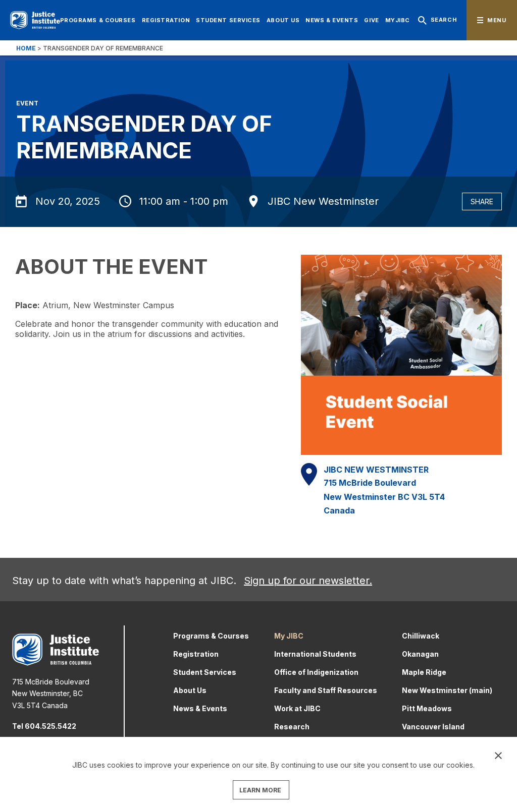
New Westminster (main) (447, 690)
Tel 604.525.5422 (44, 726)
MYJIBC (397, 20)
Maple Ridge (424, 672)
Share (482, 201)
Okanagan (420, 654)
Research (291, 726)
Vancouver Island (433, 726)
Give (371, 20)
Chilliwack (420, 635)
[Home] (35, 20)
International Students (315, 654)
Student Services (228, 20)
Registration (166, 20)
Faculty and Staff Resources (325, 690)
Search (443, 19)
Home (26, 48)
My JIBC (288, 635)
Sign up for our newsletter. (308, 580)
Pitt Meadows (427, 708)
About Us (283, 20)
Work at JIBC (297, 708)
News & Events (331, 20)
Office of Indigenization (316, 672)
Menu (496, 20)
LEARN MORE (260, 790)
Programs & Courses (98, 20)
